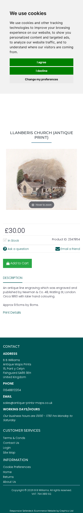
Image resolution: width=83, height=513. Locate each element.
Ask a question (18, 249)
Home (7, 472)
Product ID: (59, 239)
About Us (9, 482)
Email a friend (70, 249)
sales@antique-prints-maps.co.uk (27, 403)
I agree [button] (41, 62)
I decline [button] (41, 70)
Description (12, 277)
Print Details (12, 312)
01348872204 (12, 390)
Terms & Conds (14, 438)
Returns (8, 477)
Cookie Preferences (17, 467)
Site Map (9, 453)
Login (7, 448)
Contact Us (11, 443)
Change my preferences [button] (41, 79)
